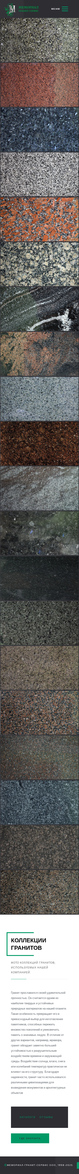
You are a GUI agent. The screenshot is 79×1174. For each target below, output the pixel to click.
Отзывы (46, 1117)
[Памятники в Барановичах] (22, 9)
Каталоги (28, 1117)
